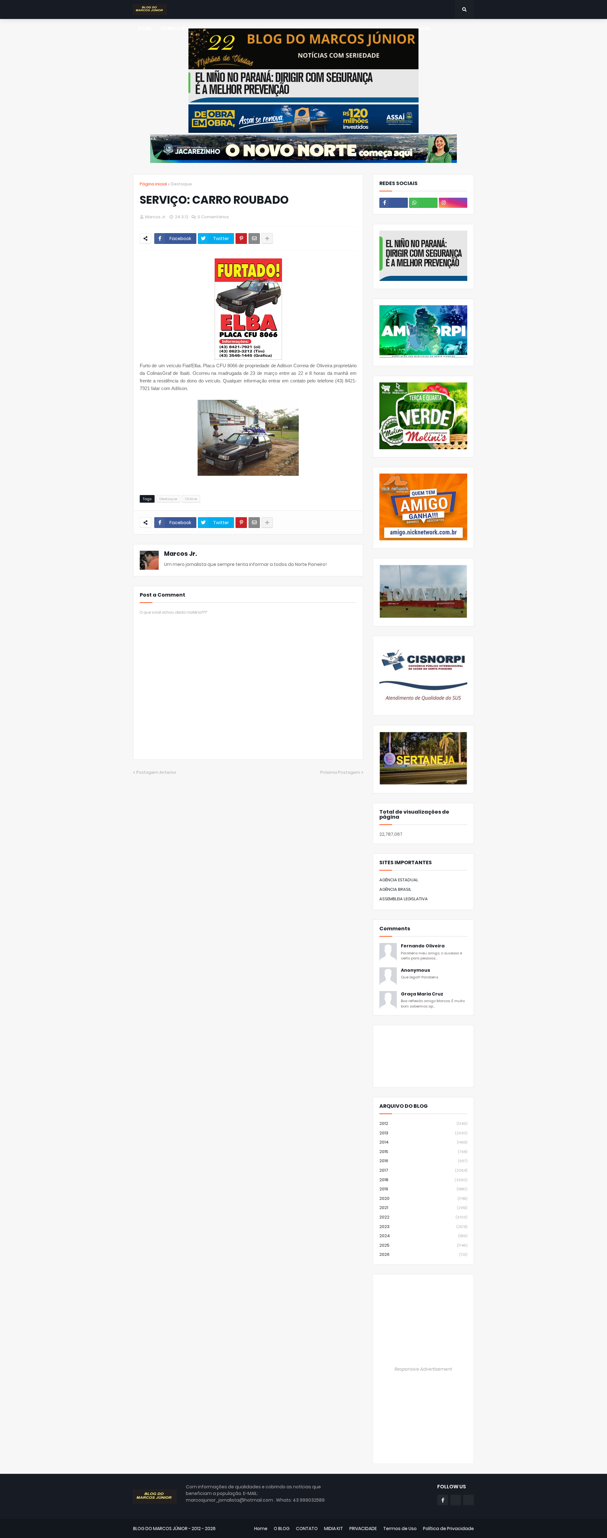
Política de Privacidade (448, 1528)
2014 (423, 1142)
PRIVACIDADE (363, 1528)
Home (260, 1528)
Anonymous (415, 970)
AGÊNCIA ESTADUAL (398, 880)
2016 (423, 1161)
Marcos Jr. (180, 553)
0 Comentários (213, 217)
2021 (423, 1208)
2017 (423, 1170)
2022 (423, 1217)
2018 (423, 1180)
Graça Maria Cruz (422, 994)
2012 (423, 1123)
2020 (423, 1198)
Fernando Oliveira (423, 946)
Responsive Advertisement (423, 1369)
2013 (423, 1133)
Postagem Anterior (156, 772)
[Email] (254, 238)
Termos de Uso (400, 1528)
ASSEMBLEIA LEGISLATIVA (403, 899)
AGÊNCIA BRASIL (395, 889)
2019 (423, 1189)
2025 (423, 1245)
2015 (423, 1152)
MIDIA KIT (333, 1528)
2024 (423, 1236)
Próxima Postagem (340, 772)
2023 (423, 1227)
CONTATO (307, 1528)
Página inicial (153, 184)
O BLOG (282, 1528)
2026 (423, 1254)
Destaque (181, 184)
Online (191, 498)
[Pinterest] (241, 238)
